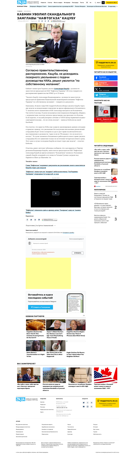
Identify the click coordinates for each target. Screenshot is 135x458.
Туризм (95, 431)
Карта (41, 412)
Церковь (70, 431)
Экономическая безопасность (50, 431)
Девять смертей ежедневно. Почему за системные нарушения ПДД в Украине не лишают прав (103, 196)
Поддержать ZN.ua (112, 2)
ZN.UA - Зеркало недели (106, 119)
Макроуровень (20, 429)
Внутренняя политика (22, 424)
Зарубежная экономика (48, 427)
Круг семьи (96, 429)
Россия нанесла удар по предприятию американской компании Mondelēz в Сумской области (102, 162)
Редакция (43, 404)
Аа (103, 2)
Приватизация (20, 434)
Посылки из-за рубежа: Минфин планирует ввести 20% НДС (102, 171)
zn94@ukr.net (59, 411)
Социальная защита (47, 424)
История (95, 427)
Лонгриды (75, 2)
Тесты (82, 2)
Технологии (71, 427)
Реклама (42, 407)
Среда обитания (72, 429)
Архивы (42, 402)
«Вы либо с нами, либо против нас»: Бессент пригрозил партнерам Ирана (102, 152)
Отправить (77, 253)
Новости (43, 2)
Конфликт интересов (47, 429)
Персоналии (45, 434)
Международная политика (23, 427)
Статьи (50, 2)
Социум (95, 424)
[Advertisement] (48, 273)
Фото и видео (58, 2)
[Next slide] (116, 6)
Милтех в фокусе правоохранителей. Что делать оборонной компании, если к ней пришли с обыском (102, 219)
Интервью (67, 2)
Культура (70, 434)
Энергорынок (19, 431)
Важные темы (22, 6)
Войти (99, 2)
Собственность (97, 434)
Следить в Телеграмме (41, 307)
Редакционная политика (47, 409)
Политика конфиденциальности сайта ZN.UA (107, 452)
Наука (69, 424)
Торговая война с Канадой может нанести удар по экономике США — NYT (102, 180)
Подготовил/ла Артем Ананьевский (39, 225)
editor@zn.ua (65, 415)
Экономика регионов (21, 436)
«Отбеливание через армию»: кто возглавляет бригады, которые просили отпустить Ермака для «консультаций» (103, 207)
